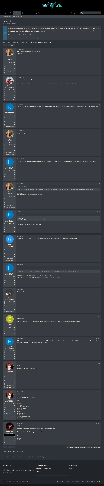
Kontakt (38, 474)
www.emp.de (26, 418)
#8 (99, 236)
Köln (14, 99)
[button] (30, 13)
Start (95, 481)
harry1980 (10, 167)
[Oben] (98, 481)
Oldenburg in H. (11, 258)
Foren (37, 471)
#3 (99, 104)
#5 (99, 159)
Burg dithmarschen (11, 126)
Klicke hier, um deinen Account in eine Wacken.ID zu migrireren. (25, 38)
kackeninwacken (9, 112)
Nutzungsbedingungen (68, 481)
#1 (99, 49)
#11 (99, 316)
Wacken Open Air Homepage (43, 468)
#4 (99, 130)
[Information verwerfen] (98, 28)
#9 (99, 265)
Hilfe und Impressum (87, 481)
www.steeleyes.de (11, 387)
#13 (99, 363)
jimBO (9, 297)
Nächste (11, 45)
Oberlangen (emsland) (12, 385)
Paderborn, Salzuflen (11, 311)
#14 (99, 391)
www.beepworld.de (11, 73)
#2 (99, 77)
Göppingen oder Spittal (12, 71)
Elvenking (10, 86)
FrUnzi (6, 23)
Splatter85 (10, 371)
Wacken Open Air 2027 (12, 481)
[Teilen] (97, 49)
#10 (99, 289)
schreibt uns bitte (26, 34)
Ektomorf (9, 324)
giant (9, 244)
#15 (99, 423)
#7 (99, 211)
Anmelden (71, 468)
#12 (99, 338)
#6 (99, 183)
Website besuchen (11, 260)
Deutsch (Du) (24, 481)
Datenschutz (78, 481)
